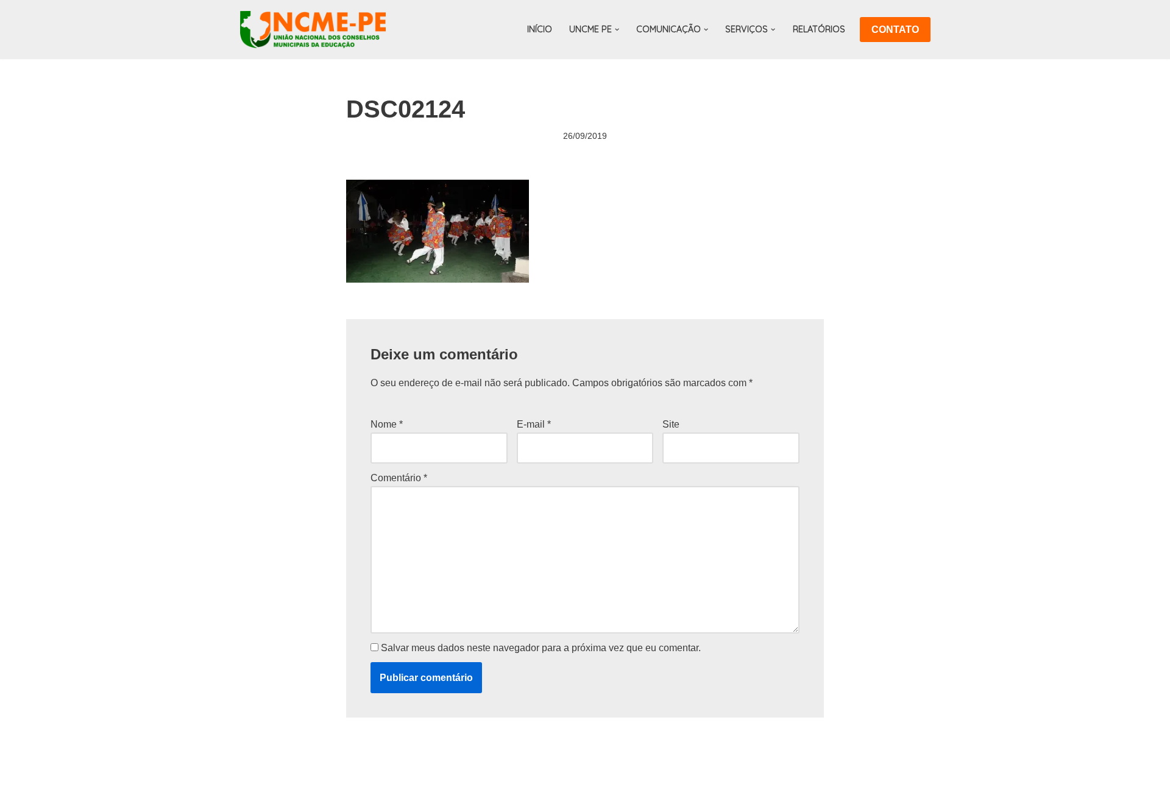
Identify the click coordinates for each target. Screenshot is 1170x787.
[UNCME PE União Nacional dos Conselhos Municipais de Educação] (313, 29)
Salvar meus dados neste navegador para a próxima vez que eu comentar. (541, 648)
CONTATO (895, 29)
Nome (386, 424)
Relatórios (819, 29)
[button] (617, 29)
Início (539, 29)
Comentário (398, 478)
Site (670, 424)
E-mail (534, 424)
